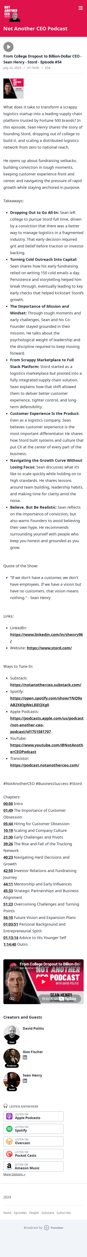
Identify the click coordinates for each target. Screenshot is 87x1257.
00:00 (8, 803)
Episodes (20, 1213)
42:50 (8, 870)
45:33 (8, 890)
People (34, 1213)
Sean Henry (32, 1075)
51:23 (8, 904)
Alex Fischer (33, 1052)
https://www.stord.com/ (49, 647)
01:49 (8, 810)
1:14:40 (9, 944)
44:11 (8, 883)
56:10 (8, 917)
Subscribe (64, 1213)
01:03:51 (10, 924)
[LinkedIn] (25, 1057)
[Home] (11, 13)
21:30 (8, 837)
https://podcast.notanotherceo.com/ (44, 765)
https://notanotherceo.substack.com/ (45, 684)
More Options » (14, 1174)
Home (7, 1213)
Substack (47, 1213)
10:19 (8, 830)
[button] (8, 47)
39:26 (8, 843)
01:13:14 (10, 937)
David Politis (33, 1028)
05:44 (8, 823)
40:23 (8, 857)
